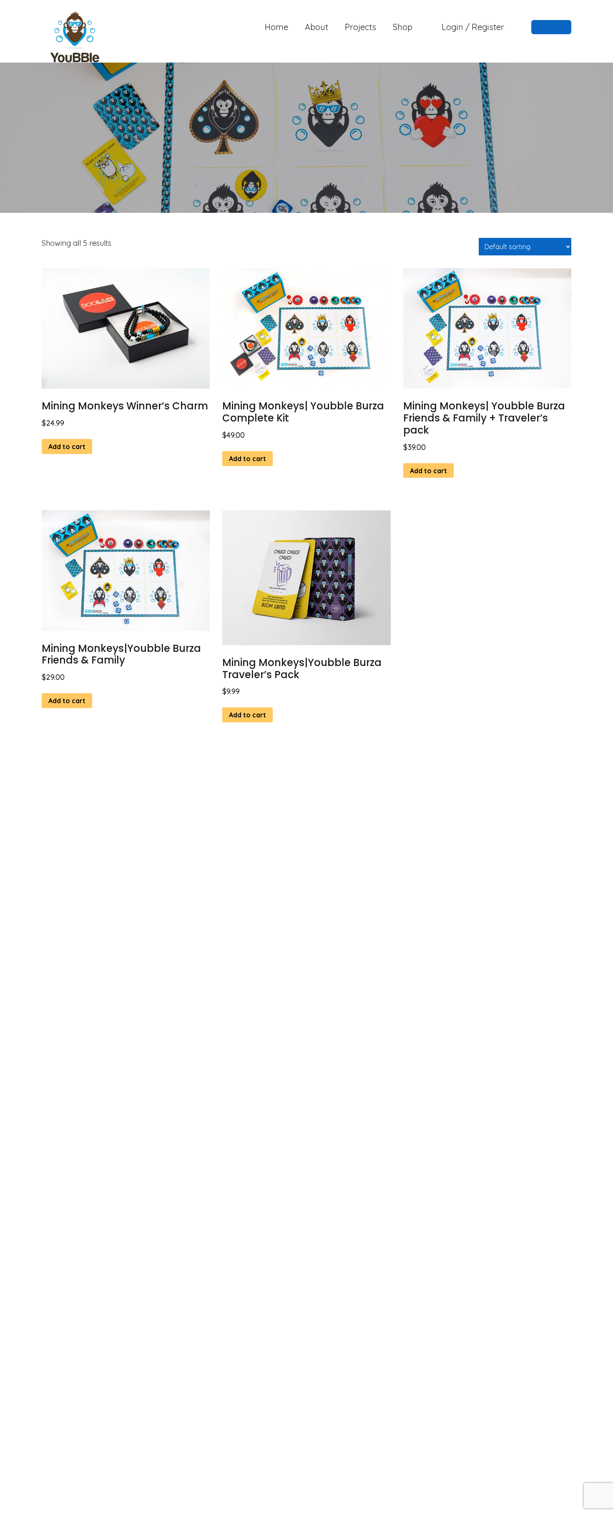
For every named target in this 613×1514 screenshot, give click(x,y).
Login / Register (473, 27)
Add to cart (66, 446)
